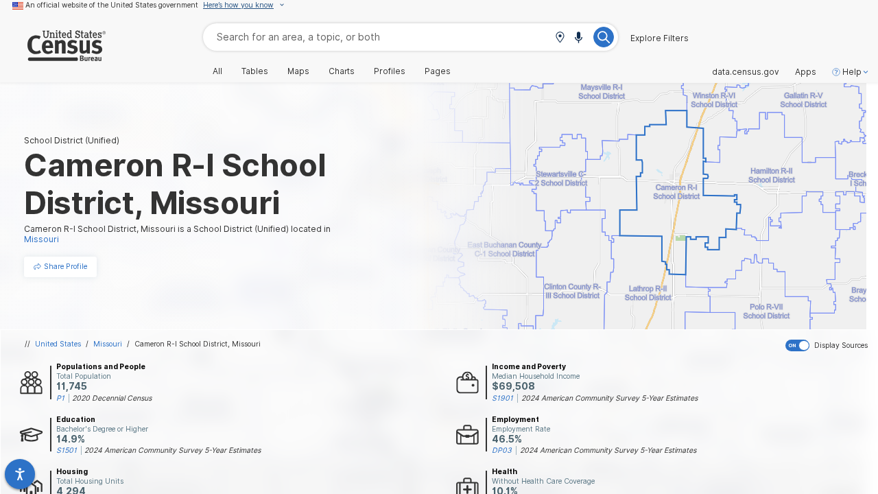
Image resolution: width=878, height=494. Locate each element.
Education (75, 419)
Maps (298, 71)
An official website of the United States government (111, 5)
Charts (342, 71)
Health (504, 471)
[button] (560, 38)
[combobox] (410, 36)
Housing (72, 471)
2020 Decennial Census (112, 398)
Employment (515, 419)
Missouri (107, 344)
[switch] (829, 346)
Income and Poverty (529, 366)
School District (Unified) (71, 140)
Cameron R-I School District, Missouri (197, 344)
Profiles (389, 71)
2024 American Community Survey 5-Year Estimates (609, 398)
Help (852, 72)
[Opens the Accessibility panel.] (20, 474)
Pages (438, 71)
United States (58, 344)
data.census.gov (745, 72)
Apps (805, 72)
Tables (254, 71)
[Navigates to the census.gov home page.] (53, 56)
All (217, 71)
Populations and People (100, 366)
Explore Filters (659, 38)
